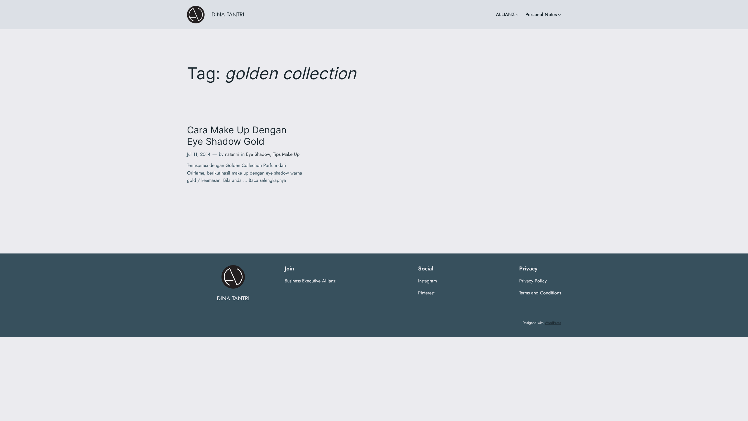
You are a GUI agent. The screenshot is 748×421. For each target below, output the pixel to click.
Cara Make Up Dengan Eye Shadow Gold (237, 136)
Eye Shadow (258, 154)
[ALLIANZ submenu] (517, 14)
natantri (232, 154)
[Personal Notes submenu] (559, 14)
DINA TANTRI (228, 14)
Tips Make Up (286, 154)
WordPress (553, 322)
